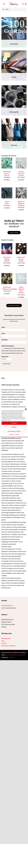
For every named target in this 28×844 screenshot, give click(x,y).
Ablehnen (14, 427)
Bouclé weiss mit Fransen (21, 173)
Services (3, 643)
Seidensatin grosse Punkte (21, 259)
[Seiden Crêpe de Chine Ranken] (21, 274)
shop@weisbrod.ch (7, 605)
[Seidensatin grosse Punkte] (21, 244)
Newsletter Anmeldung (8, 646)
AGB (22, 655)
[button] (26, 409)
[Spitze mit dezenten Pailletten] (21, 188)
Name (4, 327)
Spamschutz (5, 356)
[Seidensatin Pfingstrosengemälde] (6, 274)
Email (3, 333)
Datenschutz (11, 434)
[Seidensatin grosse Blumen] (6, 158)
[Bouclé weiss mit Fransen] (21, 158)
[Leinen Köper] (6, 188)
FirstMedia (11, 657)
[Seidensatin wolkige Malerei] (6, 244)
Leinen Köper (7, 202)
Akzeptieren (14, 423)
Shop (2, 641)
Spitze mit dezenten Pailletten (21, 203)
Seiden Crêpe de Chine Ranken (21, 290)
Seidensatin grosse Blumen (7, 173)
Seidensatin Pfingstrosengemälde (10, 288)
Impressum (17, 434)
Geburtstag (4, 339)
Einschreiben (6, 363)
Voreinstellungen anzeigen (14, 431)
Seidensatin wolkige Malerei (7, 259)
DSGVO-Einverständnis (8, 346)
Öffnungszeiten (6, 638)
